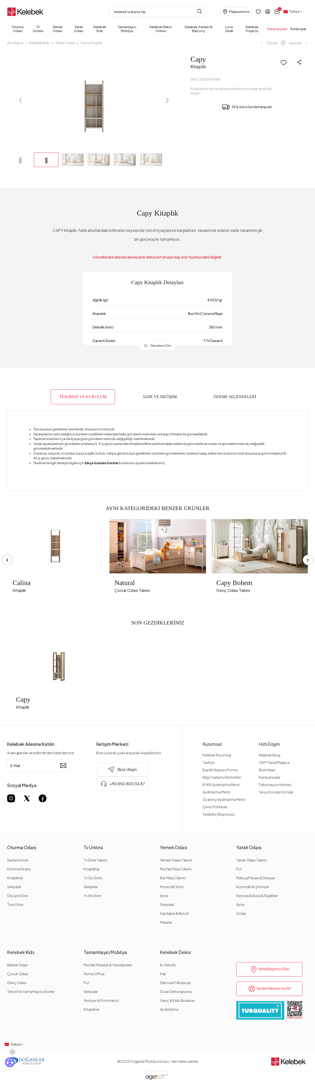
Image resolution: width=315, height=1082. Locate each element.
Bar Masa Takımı (173, 878)
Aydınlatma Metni (216, 792)
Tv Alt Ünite (92, 895)
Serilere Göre (17, 860)
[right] (307, 559)
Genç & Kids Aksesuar (177, 1000)
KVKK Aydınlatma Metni (221, 784)
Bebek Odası (17, 965)
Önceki (271, 43)
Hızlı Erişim (269, 744)
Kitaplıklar (15, 878)
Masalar (166, 922)
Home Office (94, 974)
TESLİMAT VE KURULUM (82, 397)
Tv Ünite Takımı (95, 860)
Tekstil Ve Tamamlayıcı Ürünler (31, 991)
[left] (7, 559)
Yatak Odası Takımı (251, 860)
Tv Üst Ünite (93, 878)
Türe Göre (15, 904)
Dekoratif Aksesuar (175, 982)
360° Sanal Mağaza (274, 762)
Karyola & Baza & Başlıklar (257, 895)
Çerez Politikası (215, 807)
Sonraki (295, 43)
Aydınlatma (169, 1009)
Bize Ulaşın (267, 770)
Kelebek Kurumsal (217, 755)
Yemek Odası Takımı (176, 860)
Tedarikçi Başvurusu (219, 814)
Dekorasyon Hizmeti (275, 784)
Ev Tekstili (167, 965)
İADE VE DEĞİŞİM (160, 397)
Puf (239, 869)
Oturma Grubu (19, 869)
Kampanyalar (269, 777)
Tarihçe (209, 762)
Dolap (241, 913)
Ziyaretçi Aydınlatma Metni (224, 799)
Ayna (164, 895)
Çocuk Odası (17, 974)
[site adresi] (26, 11)
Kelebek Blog (269, 755)
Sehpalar (14, 886)
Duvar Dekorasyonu (176, 991)
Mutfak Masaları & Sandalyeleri (108, 965)
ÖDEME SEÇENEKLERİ (235, 397)
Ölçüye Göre (17, 895)
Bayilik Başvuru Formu (220, 770)
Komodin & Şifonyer (252, 886)
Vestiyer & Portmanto (101, 1000)
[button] (277, 12)
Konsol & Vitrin (172, 886)
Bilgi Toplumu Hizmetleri (222, 777)
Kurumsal (212, 744)
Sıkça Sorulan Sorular (276, 792)
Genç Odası (16, 982)
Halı (163, 974)
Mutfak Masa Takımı (175, 869)
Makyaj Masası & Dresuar (255, 878)
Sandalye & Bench (174, 913)
